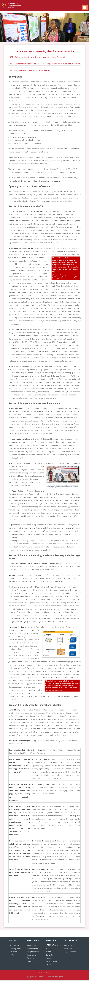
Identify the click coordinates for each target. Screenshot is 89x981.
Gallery (48, 964)
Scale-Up (30, 958)
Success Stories (52, 961)
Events (48, 952)
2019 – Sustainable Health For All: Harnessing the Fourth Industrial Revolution (44, 63)
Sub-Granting (32, 961)
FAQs (12, 955)
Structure (13, 952)
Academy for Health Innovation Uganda (51, 977)
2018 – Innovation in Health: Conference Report (29, 70)
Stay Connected (70, 952)
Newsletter (50, 955)
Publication (50, 958)
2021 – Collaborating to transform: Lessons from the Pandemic (37, 57)
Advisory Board (15, 948)
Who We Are (14, 945)
